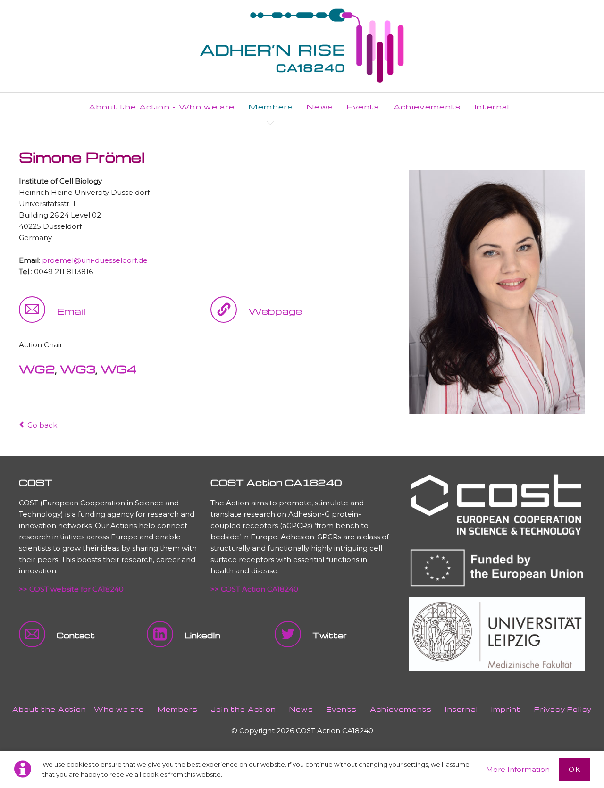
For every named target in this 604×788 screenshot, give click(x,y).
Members (178, 709)
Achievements (401, 709)
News (301, 709)
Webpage (275, 311)
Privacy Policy (563, 709)
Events (342, 709)
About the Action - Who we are (78, 709)
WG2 (37, 369)
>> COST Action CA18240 (254, 589)
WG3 (77, 369)
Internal (461, 709)
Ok (574, 769)
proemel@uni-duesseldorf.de (95, 260)
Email (71, 311)
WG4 (119, 369)
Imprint (506, 709)
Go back (42, 424)
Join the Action (243, 709)
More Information (518, 769)
